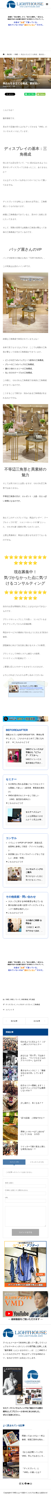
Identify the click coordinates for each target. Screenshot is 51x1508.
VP (30, 999)
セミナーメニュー (33, 812)
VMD (13, 86)
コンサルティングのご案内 (34, 870)
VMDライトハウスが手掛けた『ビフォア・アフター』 (34, 752)
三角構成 (36, 1004)
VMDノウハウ (15, 999)
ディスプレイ (10, 1004)
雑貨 (33, 999)
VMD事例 (24, 999)
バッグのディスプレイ (24, 1004)
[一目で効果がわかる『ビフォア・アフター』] (25, 1285)
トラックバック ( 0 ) (37, 1162)
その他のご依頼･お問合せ (34, 921)
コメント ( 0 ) (14, 1162)
